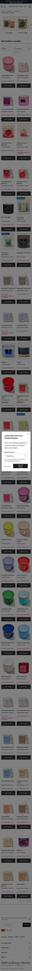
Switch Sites (20, 466)
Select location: (9, 452)
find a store (12, 461)
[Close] (28, 434)
